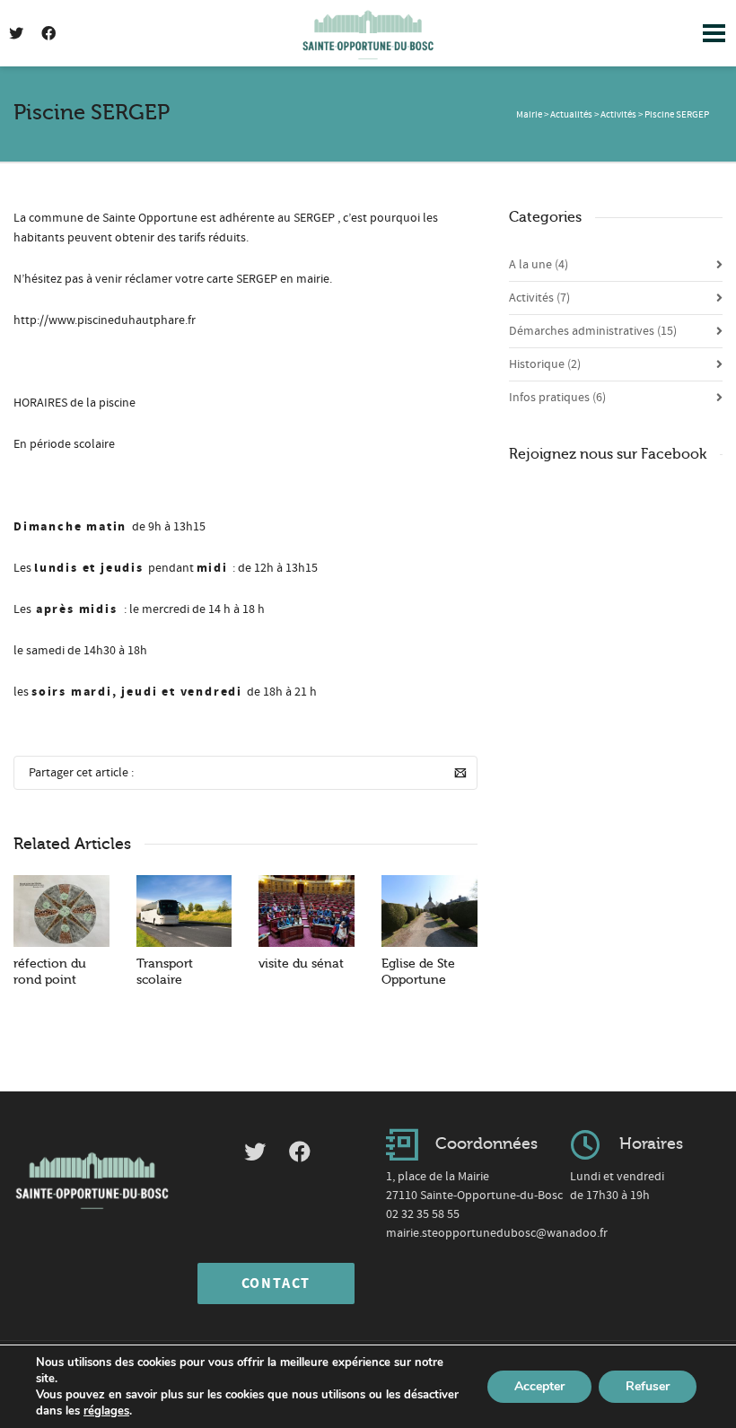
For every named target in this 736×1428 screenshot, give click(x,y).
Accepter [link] (539, 1386)
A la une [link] (538, 265)
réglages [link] (106, 1411)
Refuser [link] (648, 1386)
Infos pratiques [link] (557, 398)
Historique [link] (545, 364)
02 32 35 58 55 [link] (423, 1214)
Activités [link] (539, 298)
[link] (368, 30)
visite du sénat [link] (301, 963)
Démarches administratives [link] (593, 331)
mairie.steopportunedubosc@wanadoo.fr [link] (497, 1233)
